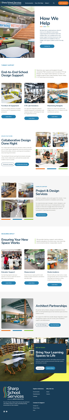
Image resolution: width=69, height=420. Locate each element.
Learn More (9, 116)
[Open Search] (54, 3)
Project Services (41, 215)
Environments (36, 392)
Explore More (50, 368)
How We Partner (54, 325)
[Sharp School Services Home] (11, 3)
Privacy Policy (36, 408)
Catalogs (35, 396)
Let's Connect (63, 3)
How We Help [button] (39, 3)
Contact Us (47, 46)
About (47, 392)
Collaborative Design (21, 164)
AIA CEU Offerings (42, 325)
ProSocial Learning (8, 164)
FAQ (34, 410)
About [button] (47, 3)
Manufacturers (36, 394)
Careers (48, 394)
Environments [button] (29, 3)
